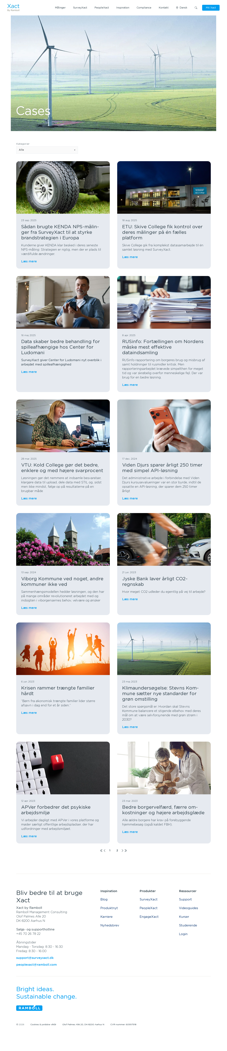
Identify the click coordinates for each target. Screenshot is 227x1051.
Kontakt (163, 7)
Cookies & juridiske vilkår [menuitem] (43, 1024)
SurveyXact (80, 7)
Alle (21, 150)
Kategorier (22, 144)
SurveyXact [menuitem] (149, 899)
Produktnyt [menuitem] (109, 908)
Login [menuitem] (183, 934)
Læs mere (29, 261)
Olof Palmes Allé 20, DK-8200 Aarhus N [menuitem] (83, 1024)
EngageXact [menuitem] (149, 916)
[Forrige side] (104, 850)
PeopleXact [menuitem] (149, 908)
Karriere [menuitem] (106, 916)
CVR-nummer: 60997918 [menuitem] (123, 1024)
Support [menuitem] (185, 899)
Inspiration (122, 7)
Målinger (60, 7)
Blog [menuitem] (103, 899)
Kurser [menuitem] (184, 916)
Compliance (144, 7)
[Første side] (101, 850)
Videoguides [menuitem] (188, 908)
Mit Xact (211, 7)
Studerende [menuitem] (188, 925)
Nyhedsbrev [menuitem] (109, 925)
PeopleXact (102, 7)
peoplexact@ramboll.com (36, 964)
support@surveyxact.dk (35, 958)
